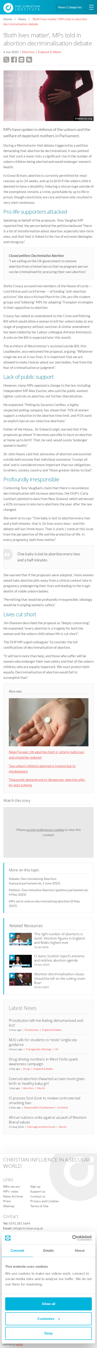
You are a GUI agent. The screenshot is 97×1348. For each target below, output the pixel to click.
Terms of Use (39, 1206)
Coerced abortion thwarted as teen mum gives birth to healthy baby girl (47, 1081)
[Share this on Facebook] (14, 59)
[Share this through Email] (21, 59)
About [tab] (80, 1250)
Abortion (28, 52)
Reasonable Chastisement (39, 1107)
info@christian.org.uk (28, 1228)
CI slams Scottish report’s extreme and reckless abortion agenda (59, 958)
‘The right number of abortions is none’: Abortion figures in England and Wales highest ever (59, 938)
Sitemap (8, 1206)
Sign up (35, 1187)
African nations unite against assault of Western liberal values (48, 1120)
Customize (45, 1319)
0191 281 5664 (19, 1223)
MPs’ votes (10, 1191)
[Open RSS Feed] (29, 59)
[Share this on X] (6, 59)
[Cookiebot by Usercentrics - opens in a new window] (72, 1238)
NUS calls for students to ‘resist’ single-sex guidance (43, 1042)
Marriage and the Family (41, 1126)
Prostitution (32, 1030)
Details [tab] (48, 1250)
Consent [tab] (17, 1250)
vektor (19, 1344)
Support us (37, 1191)
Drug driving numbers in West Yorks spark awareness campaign (43, 1061)
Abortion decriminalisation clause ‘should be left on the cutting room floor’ (59, 978)
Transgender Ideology (38, 1049)
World (41, 1088)
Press (7, 1201)
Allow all (48, 1304)
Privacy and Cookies (44, 1201)
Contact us (37, 1196)
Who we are (11, 1187)
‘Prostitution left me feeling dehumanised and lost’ (46, 1023)
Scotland (63, 1107)
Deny (48, 1333)
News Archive (13, 1196)
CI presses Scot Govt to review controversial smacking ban (44, 1100)
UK (56, 1049)
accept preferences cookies (45, 830)
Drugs (26, 1068)
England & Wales (49, 52)
